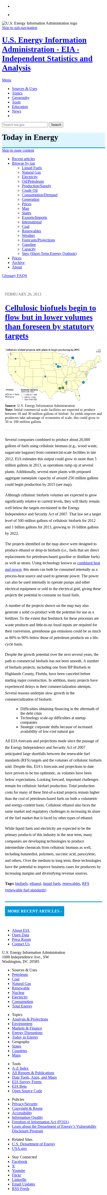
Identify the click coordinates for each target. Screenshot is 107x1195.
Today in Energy (25, 1037)
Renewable (21, 988)
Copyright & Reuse (27, 1108)
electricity (30, 177)
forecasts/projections (38, 240)
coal (25, 226)
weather (28, 235)
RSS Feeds (20, 1188)
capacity (29, 249)
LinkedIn (19, 1179)
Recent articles (23, 159)
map (25, 208)
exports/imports (34, 217)
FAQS (22, 275)
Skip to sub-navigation (19, 28)
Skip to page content (18, 150)
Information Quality (27, 1117)
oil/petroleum (33, 181)
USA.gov (19, 1148)
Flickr (16, 1175)
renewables (31, 231)
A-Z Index (20, 1068)
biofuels (21, 883)
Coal (15, 979)
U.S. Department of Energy (33, 1144)
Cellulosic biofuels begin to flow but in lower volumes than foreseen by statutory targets (50, 321)
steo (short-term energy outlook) (49, 253)
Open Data (20, 935)
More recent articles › (34, 911)
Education (20, 107)
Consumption (22, 1001)
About (17, 267)
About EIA (21, 930)
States (16, 1046)
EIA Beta (19, 1086)
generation (30, 199)
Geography (21, 98)
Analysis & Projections (30, 1019)
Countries (19, 1051)
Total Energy (22, 1006)
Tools (16, 102)
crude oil (30, 190)
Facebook (19, 1161)
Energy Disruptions (27, 1033)
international (32, 222)
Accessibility (22, 1113)
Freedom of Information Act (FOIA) (40, 1122)
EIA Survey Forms (27, 1082)
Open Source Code (27, 1091)
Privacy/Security (25, 1104)
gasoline (29, 244)
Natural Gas (21, 983)
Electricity (20, 997)
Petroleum (20, 974)
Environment (22, 1024)
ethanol (35, 883)
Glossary (9, 275)
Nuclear (18, 992)
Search (56, 125)
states (26, 213)
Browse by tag (23, 163)
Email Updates (23, 1184)
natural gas (31, 172)
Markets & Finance (27, 1028)
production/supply (36, 186)
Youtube (18, 1170)
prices (26, 204)
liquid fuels (32, 168)
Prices (16, 258)
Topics (17, 93)
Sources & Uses (24, 88)
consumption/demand (39, 195)
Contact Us (21, 944)
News (16, 111)
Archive (18, 262)
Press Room (21, 939)
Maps (16, 1055)
